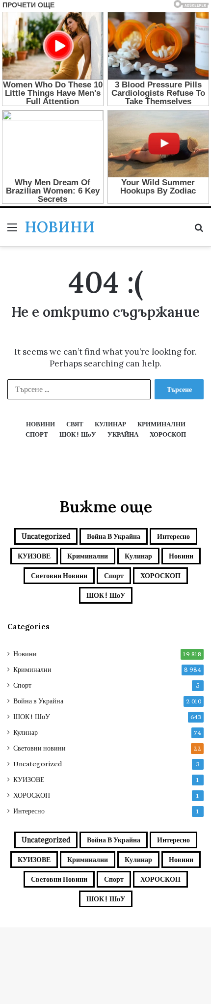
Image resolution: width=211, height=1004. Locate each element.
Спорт (114, 575)
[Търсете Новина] (199, 231)
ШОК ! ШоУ (105, 595)
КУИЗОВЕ (34, 556)
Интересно (173, 536)
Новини (181, 556)
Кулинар (138, 556)
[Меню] (12, 231)
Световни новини (59, 575)
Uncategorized (46, 536)
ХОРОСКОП (160, 575)
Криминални (87, 556)
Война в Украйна (113, 536)
